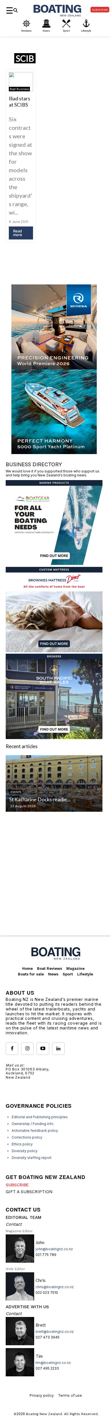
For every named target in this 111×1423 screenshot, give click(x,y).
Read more (17, 233)
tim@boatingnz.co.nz (53, 1363)
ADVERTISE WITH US (27, 1306)
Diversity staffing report (32, 1158)
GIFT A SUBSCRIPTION (29, 1191)
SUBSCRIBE (17, 1184)
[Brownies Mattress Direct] (54, 650)
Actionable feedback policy (35, 1130)
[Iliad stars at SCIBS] (21, 81)
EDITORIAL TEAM (23, 1217)
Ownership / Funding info (33, 1124)
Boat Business (19, 89)
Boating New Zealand (44, 1414)
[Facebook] (12, 1048)
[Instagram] (27, 1048)
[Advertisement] (55, 878)
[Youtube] (42, 1048)
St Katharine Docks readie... (39, 799)
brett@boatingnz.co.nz (55, 1331)
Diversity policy (25, 1151)
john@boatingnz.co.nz (54, 1249)
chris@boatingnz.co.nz (55, 1287)
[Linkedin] (58, 1048)
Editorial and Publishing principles (40, 1117)
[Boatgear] (54, 564)
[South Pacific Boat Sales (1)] (54, 737)
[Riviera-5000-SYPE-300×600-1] (54, 452)
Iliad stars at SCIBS (19, 101)
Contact (14, 1224)
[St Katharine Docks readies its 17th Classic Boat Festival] (54, 783)
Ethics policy (22, 1144)
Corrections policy (27, 1137)
